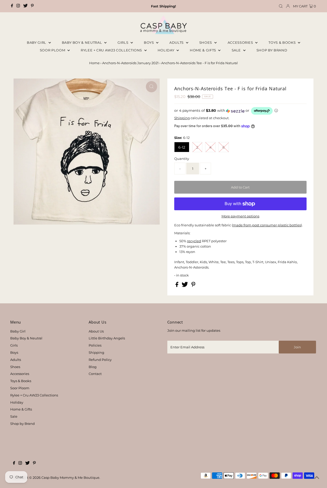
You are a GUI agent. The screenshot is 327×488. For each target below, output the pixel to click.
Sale (237, 50)
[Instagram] (18, 6)
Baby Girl (37, 42)
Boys (149, 42)
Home (94, 63)
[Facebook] (12, 6)
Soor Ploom (19, 388)
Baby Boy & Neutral (82, 42)
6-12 (181, 147)
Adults (177, 42)
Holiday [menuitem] (166, 50)
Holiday (16, 402)
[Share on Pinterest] (193, 286)
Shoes (206, 42)
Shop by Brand (22, 424)
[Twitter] (25, 6)
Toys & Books (282, 42)
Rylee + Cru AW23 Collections (34, 395)
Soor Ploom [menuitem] (53, 50)
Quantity (181, 159)
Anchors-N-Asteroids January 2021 (130, 63)
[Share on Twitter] (185, 286)
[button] (240, 110)
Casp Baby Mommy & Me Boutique (70, 477)
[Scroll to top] (317, 478)
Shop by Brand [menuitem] (271, 50)
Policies (95, 345)
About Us (96, 331)
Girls (123, 42)
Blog (93, 367)
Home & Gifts (203, 50)
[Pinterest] (32, 6)
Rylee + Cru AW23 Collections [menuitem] (112, 50)
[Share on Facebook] (177, 286)
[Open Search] (280, 6)
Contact (95, 374)
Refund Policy (100, 360)
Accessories (241, 42)
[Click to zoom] (151, 86)
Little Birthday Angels (107, 338)
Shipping (182, 118)
